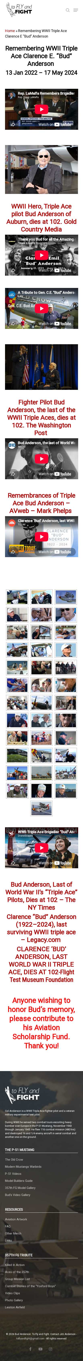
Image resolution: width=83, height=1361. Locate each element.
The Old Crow (14, 1159)
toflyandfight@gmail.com (30, 1338)
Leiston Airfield (15, 1307)
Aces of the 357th (17, 1272)
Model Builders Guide (19, 1181)
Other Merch (13, 1233)
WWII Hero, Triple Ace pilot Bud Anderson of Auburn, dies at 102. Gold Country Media (41, 217)
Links (8, 1240)
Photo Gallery (14, 1300)
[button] (76, 10)
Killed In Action (15, 1265)
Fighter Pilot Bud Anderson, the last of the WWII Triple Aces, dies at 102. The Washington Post (41, 417)
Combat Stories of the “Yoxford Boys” (30, 1286)
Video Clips (12, 1293)
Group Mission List (17, 1279)
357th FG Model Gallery (20, 1188)
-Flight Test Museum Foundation (41, 964)
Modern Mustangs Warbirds (23, 1167)
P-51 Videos (13, 1174)
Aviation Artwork (16, 1219)
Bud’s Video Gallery (17, 1195)
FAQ (7, 1226)
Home (10, 31)
